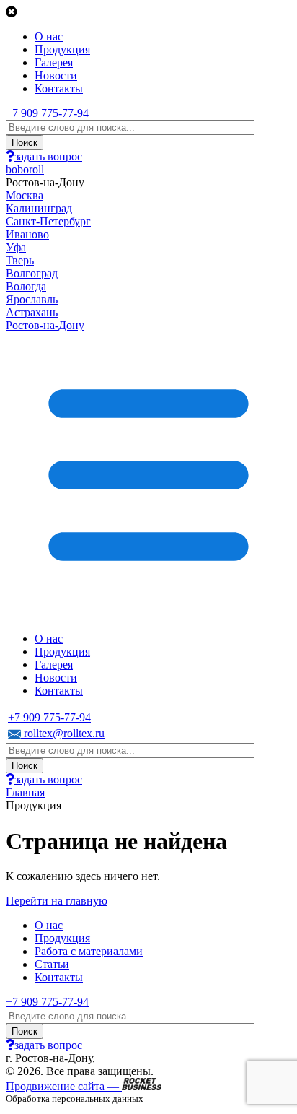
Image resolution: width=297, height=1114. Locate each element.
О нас (49, 36)
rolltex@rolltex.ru (63, 733)
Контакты (59, 88)
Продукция (62, 49)
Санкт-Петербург (48, 221)
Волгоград (32, 273)
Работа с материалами (89, 951)
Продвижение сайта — (64, 1086)
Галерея (54, 62)
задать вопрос (48, 156)
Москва (24, 195)
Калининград (39, 208)
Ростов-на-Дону (45, 325)
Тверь (20, 260)
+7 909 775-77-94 (47, 113)
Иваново (27, 234)
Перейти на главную (56, 901)
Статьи (52, 964)
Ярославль (32, 299)
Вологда (26, 286)
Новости (56, 75)
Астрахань (32, 312)
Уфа (16, 247)
